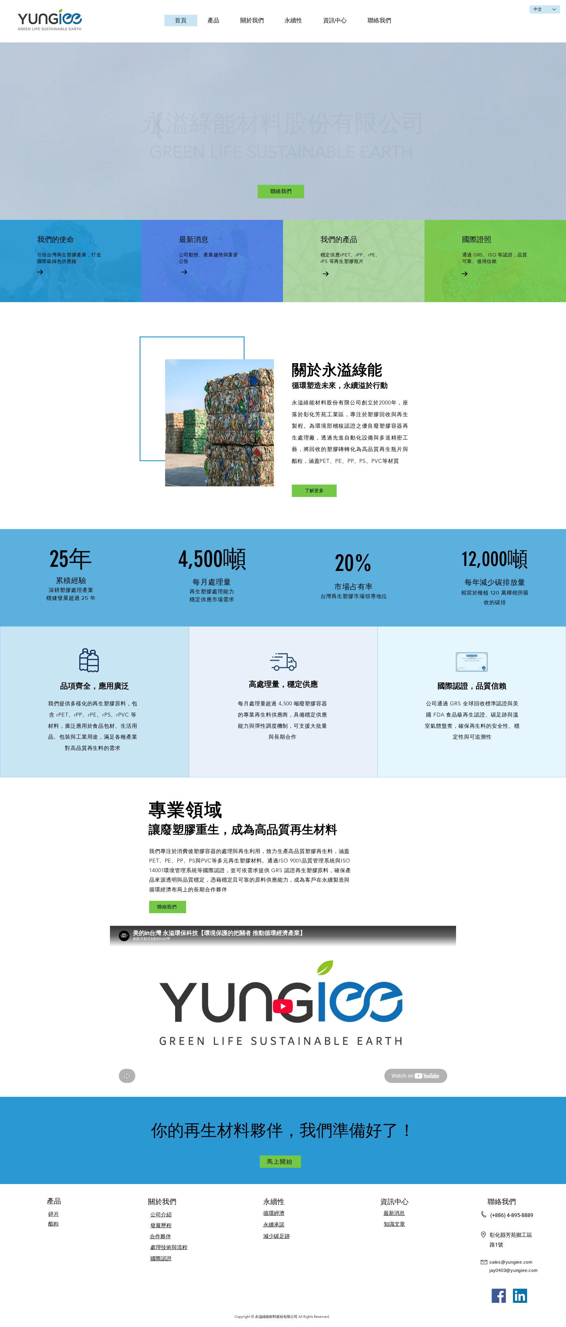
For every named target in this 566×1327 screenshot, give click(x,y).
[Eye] (51, 20)
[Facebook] (499, 1296)
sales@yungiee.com (511, 1262)
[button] (213, 20)
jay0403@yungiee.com (513, 1270)
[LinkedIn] (520, 1296)
